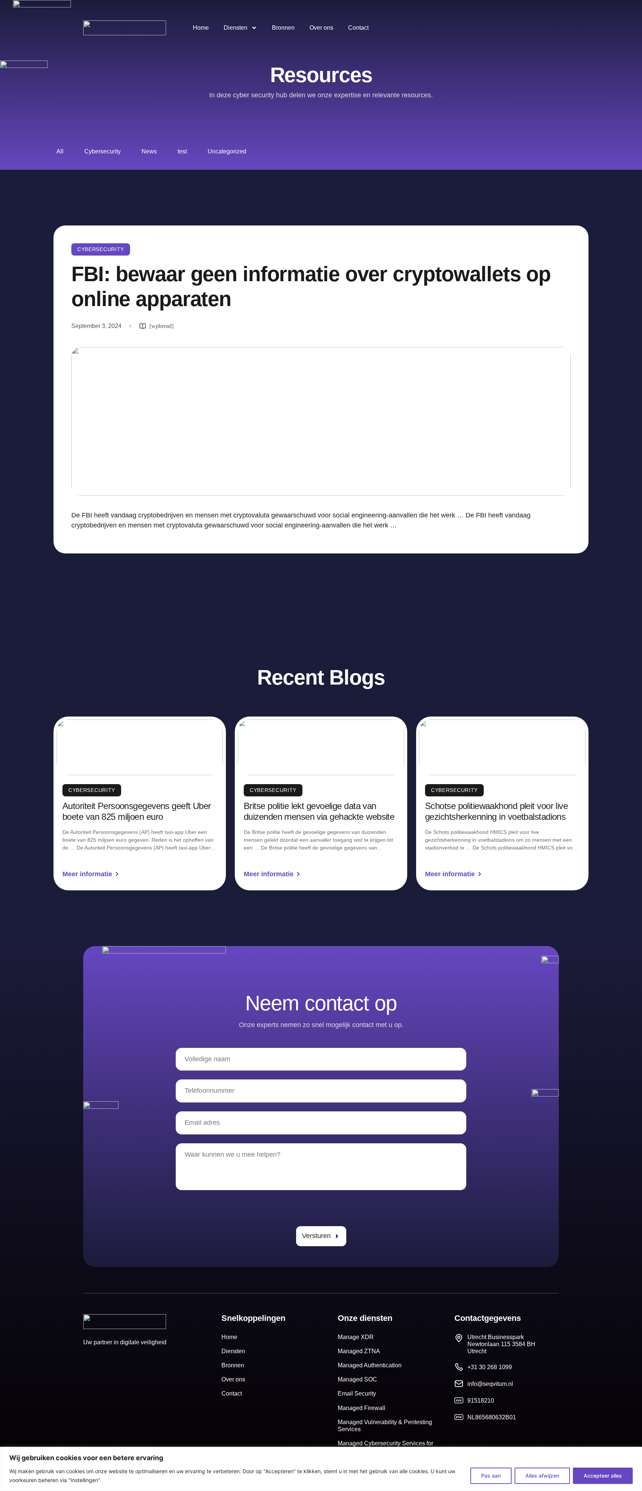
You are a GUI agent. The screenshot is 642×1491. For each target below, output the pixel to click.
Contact (358, 28)
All (60, 151)
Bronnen (283, 28)
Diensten (235, 28)
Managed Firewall (361, 1408)
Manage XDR (356, 1337)
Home (201, 28)
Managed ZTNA (359, 1351)
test (182, 151)
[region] (321, 1469)
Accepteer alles (603, 1475)
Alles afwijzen (542, 1475)
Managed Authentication (370, 1365)
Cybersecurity (102, 151)
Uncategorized (227, 151)
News (149, 151)
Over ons (321, 28)
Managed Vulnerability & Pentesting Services (385, 1425)
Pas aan (491, 1475)
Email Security (357, 1393)
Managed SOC (357, 1379)
